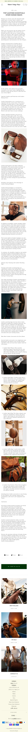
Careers (14, 695)
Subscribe (13, 712)
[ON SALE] (14, 625)
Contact (14, 676)
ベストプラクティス (14, 687)
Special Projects (14, 700)
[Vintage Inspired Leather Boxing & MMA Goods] (14, 433)
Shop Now (14, 608)
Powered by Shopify (14, 730)
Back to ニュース (15, 566)
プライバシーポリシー (14, 689)
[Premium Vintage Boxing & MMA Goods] (14, 145)
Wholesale (14, 706)
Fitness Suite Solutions (14, 704)
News (14, 698)
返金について (14, 683)
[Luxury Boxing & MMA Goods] (14, 73)
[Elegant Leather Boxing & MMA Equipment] (14, 397)
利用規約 (14, 681)
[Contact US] (14, 659)
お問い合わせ (14, 708)
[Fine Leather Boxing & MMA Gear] (14, 364)
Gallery (14, 691)
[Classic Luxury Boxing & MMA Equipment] (14, 210)
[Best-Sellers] (14, 591)
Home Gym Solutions (14, 702)
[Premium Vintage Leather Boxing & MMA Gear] (14, 306)
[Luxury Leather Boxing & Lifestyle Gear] (14, 469)
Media (14, 693)
